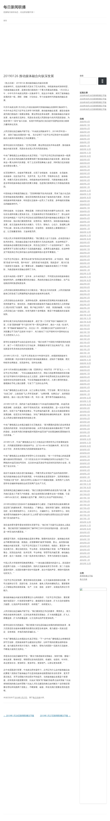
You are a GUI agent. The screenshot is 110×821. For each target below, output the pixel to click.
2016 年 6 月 (85, 542)
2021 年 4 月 (85, 342)
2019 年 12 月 (85, 397)
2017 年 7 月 (85, 498)
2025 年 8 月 (85, 163)
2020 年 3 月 (85, 387)
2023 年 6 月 (85, 252)
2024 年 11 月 (85, 194)
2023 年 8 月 (85, 246)
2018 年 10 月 (85, 446)
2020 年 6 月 (85, 377)
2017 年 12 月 (85, 480)
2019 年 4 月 (85, 425)
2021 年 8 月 (85, 328)
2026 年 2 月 (85, 142)
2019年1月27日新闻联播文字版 (55, 715)
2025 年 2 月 (85, 183)
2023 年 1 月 (85, 270)
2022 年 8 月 (85, 287)
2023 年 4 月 (85, 259)
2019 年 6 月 (85, 418)
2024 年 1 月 (85, 228)
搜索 (82, 75)
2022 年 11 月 (85, 277)
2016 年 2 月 (85, 556)
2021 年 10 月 (85, 321)
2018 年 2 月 (85, 473)
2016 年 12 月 (85, 522)
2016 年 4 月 (85, 549)
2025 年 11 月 (85, 152)
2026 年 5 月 (85, 132)
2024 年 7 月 (85, 208)
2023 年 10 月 (85, 239)
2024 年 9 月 (85, 201)
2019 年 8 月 (85, 411)
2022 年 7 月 (85, 290)
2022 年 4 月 (85, 301)
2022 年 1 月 (85, 311)
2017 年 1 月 (85, 518)
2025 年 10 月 (85, 156)
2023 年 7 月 (85, 249)
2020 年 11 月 (85, 359)
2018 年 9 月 (85, 449)
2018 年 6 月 (85, 460)
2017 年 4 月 (85, 508)
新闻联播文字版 (86, 575)
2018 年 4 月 (85, 466)
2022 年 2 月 (85, 308)
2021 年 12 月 (85, 315)
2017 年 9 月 (85, 491)
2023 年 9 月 (85, 242)
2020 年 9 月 (85, 366)
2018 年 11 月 (85, 442)
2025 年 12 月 (85, 149)
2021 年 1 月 (85, 353)
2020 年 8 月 (85, 370)
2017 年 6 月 (85, 501)
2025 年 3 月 (85, 180)
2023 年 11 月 (85, 235)
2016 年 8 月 (85, 535)
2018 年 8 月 (85, 453)
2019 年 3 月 (85, 428)
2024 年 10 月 (85, 197)
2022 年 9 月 (85, 283)
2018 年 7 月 (85, 456)
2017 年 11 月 (85, 484)
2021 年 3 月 (85, 346)
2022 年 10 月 (85, 280)
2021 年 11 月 (85, 318)
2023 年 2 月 (85, 266)
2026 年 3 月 (85, 139)
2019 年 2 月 (85, 432)
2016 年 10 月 (85, 529)
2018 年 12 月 (85, 439)
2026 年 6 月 (85, 128)
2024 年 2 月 (85, 225)
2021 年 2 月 (85, 349)
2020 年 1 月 (85, 394)
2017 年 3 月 (85, 511)
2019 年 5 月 (85, 422)
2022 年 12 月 (85, 273)
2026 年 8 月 (85, 121)
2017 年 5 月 (85, 504)
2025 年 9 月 (85, 159)
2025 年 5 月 (85, 173)
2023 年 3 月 (85, 263)
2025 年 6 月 (85, 170)
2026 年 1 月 (85, 145)
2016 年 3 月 (85, 553)
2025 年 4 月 (85, 176)
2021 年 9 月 (85, 325)
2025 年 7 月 (85, 166)
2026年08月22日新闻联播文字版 (93, 109)
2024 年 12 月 (85, 190)
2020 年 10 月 (85, 363)
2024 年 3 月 (85, 221)
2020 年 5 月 (85, 380)
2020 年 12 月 (85, 356)
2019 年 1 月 (85, 435)
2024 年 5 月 (85, 214)
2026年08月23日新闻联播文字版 (93, 105)
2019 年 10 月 (85, 404)
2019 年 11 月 (85, 401)
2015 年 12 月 (85, 563)
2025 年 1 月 (85, 187)
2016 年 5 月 (85, 546)
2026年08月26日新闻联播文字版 (93, 95)
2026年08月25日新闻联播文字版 (93, 99)
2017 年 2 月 (85, 515)
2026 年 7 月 (85, 125)
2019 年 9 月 (85, 408)
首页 (5, 20)
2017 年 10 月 (85, 487)
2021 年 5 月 (85, 339)
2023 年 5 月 (85, 256)
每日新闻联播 (14, 6)
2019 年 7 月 (85, 415)
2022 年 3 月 (85, 304)
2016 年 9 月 (85, 532)
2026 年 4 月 (85, 135)
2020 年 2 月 (85, 391)
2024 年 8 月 (85, 204)
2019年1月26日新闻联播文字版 (18, 715)
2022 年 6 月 (85, 294)
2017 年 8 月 (85, 494)
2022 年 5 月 (85, 297)
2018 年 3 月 (85, 470)
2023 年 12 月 (85, 232)
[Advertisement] (55, 49)
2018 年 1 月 (85, 477)
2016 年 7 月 (85, 539)
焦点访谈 (36, 697)
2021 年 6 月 (85, 335)
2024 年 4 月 (85, 218)
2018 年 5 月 (85, 463)
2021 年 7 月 (85, 332)
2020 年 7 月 (85, 373)
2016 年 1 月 (85, 560)
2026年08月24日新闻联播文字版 (93, 102)
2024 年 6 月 (85, 211)
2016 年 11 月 (85, 525)
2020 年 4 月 (85, 384)
